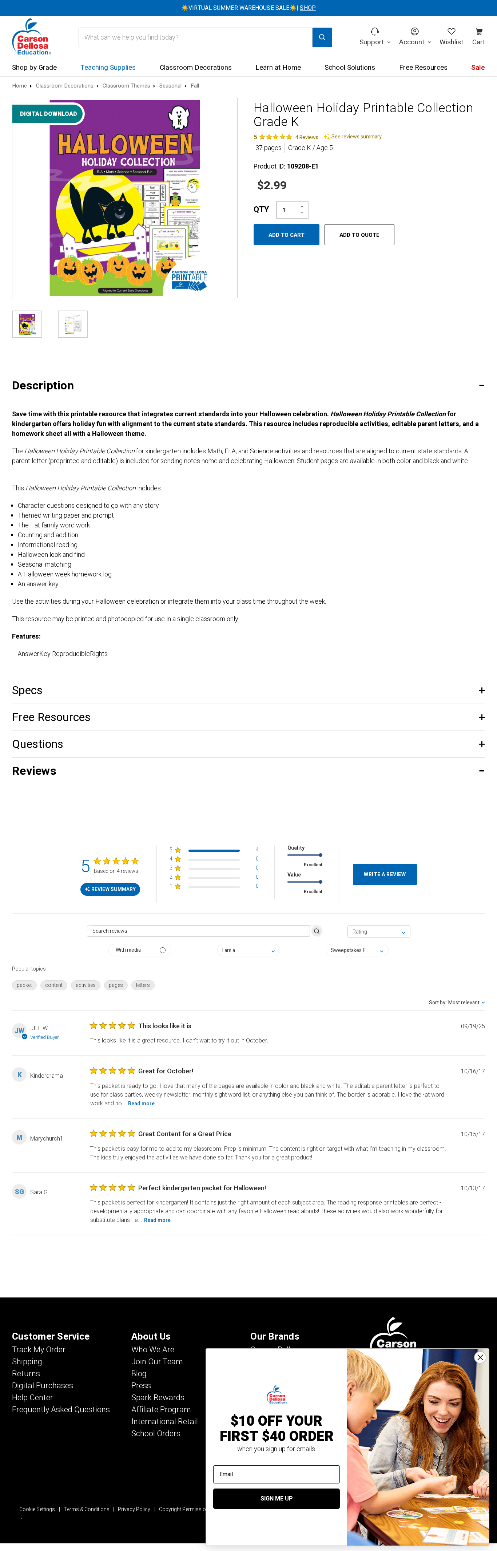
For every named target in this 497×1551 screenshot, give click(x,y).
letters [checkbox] (143, 985)
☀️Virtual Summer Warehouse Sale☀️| (248, 8)
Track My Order (38, 1350)
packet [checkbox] (24, 985)
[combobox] (378, 931)
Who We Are (152, 1350)
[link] (286, 137)
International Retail (164, 1422)
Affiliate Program (161, 1410)
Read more (141, 1103)
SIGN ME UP (277, 1498)
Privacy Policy (134, 1509)
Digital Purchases (42, 1386)
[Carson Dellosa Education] (31, 37)
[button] (248, 385)
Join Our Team (157, 1362)
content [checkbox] (54, 985)
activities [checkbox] (86, 985)
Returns (26, 1374)
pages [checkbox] (116, 985)
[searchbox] (198, 931)
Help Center (32, 1398)
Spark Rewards (157, 1398)
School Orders (155, 1433)
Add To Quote (359, 235)
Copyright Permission (184, 1509)
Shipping (27, 1362)
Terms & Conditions (87, 1509)
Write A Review (385, 874)
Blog (139, 1374)
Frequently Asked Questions (61, 1410)
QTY (261, 209)
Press (141, 1386)
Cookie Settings (37, 1509)
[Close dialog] (480, 1357)
